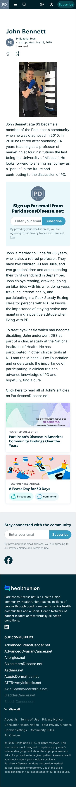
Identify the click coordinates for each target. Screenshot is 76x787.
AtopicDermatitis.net (21, 676)
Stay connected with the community (37, 525)
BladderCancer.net (19, 695)
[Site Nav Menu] (15, 4)
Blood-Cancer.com (19, 702)
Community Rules (42, 730)
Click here (14, 390)
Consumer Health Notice (21, 725)
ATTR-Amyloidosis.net (22, 683)
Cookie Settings (15, 730)
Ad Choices (12, 735)
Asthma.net (13, 670)
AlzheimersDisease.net (23, 664)
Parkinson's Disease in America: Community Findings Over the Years (36, 441)
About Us (11, 719)
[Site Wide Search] (24, 4)
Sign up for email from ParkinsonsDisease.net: (38, 208)
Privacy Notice (38, 233)
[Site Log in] (51, 4)
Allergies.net (14, 657)
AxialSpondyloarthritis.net (26, 689)
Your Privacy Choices (57, 725)
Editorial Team (27, 38)
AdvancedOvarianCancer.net (28, 651)
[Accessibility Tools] (41, 4)
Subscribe (66, 4)
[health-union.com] (21, 589)
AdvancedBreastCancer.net (27, 645)
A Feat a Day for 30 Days (29, 488)
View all (14, 709)
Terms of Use (41, 547)
